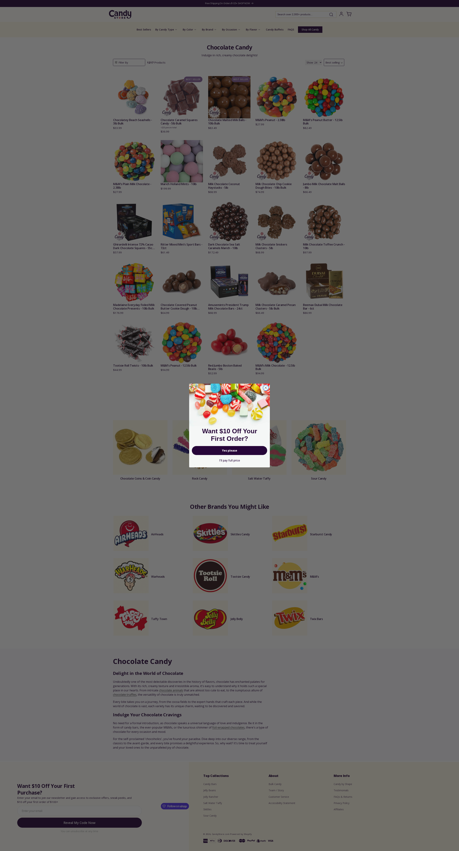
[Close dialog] (265, 387)
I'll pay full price (229, 460)
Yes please (229, 450)
